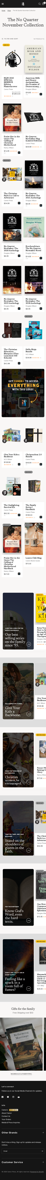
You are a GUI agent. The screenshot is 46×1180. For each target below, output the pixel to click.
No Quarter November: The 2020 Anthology (11, 248)
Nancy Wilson (9, 148)
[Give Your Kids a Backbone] (12, 435)
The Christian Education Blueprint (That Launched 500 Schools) (11, 354)
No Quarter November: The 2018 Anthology (33, 301)
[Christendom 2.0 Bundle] (33, 435)
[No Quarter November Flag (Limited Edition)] (33, 117)
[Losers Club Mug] (33, 539)
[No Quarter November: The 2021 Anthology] (34, 174)
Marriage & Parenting (21, 1074)
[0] (42, 4)
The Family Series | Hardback (31, 507)
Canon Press (8, 89)
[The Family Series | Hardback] (33, 486)
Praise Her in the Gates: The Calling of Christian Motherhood (12, 141)
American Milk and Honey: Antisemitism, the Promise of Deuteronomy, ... (33, 82)
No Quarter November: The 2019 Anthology (11, 301)
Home (3, 10)
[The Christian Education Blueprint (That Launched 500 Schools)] (12, 330)
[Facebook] (4, 1096)
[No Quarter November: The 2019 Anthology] (12, 280)
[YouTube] (20, 1097)
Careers (5, 1110)
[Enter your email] (42, 1151)
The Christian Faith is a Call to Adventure (11, 196)
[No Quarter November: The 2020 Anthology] (12, 227)
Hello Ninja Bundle (31, 351)
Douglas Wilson (31, 89)
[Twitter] (9, 1096)
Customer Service (12, 1162)
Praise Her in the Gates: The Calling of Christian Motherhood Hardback (12, 563)
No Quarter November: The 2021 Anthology (33, 196)
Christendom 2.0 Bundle (34, 456)
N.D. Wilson (30, 354)
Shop (9, 10)
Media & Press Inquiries (11, 1122)
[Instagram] (14, 1096)
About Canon (7, 1113)
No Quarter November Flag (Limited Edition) (34, 139)
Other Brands (9, 1132)
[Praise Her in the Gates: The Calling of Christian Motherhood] (12, 117)
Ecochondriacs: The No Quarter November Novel (33, 248)
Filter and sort (11, 39)
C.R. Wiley (40, 986)
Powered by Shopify (37, 1172)
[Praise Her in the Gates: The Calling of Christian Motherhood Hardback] (12, 539)
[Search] (39, 4)
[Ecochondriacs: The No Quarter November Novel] (33, 227)
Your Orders (6, 1119)
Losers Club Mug (33, 558)
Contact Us (6, 1116)
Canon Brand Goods (33, 561)
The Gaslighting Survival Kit (11, 506)
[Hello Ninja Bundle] (33, 330)
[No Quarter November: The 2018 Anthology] (34, 280)
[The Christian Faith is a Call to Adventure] (12, 174)
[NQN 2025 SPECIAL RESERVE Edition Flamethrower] (12, 59)
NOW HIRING (14, 1110)
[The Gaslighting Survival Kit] (12, 486)
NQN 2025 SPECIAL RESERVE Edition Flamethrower (10, 82)
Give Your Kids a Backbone (11, 456)
